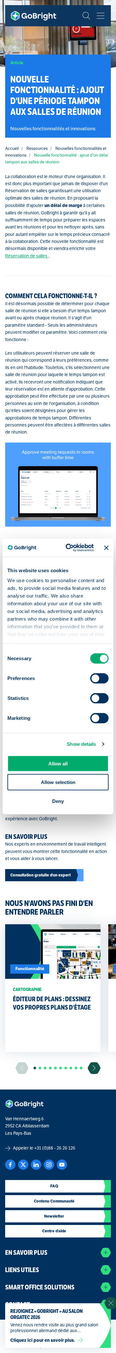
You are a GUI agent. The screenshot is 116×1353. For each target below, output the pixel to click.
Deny (58, 801)
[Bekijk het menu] (100, 16)
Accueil (12, 148)
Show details (81, 744)
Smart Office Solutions (39, 1287)
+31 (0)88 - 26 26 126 (54, 1148)
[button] (35, 1068)
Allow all (58, 763)
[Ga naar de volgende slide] (94, 1068)
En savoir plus (26, 1253)
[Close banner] (106, 548)
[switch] (99, 678)
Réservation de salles (26, 256)
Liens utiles (22, 1270)
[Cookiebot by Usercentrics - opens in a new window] (69, 548)
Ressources (37, 148)
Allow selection (58, 782)
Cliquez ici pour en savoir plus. (42, 1340)
